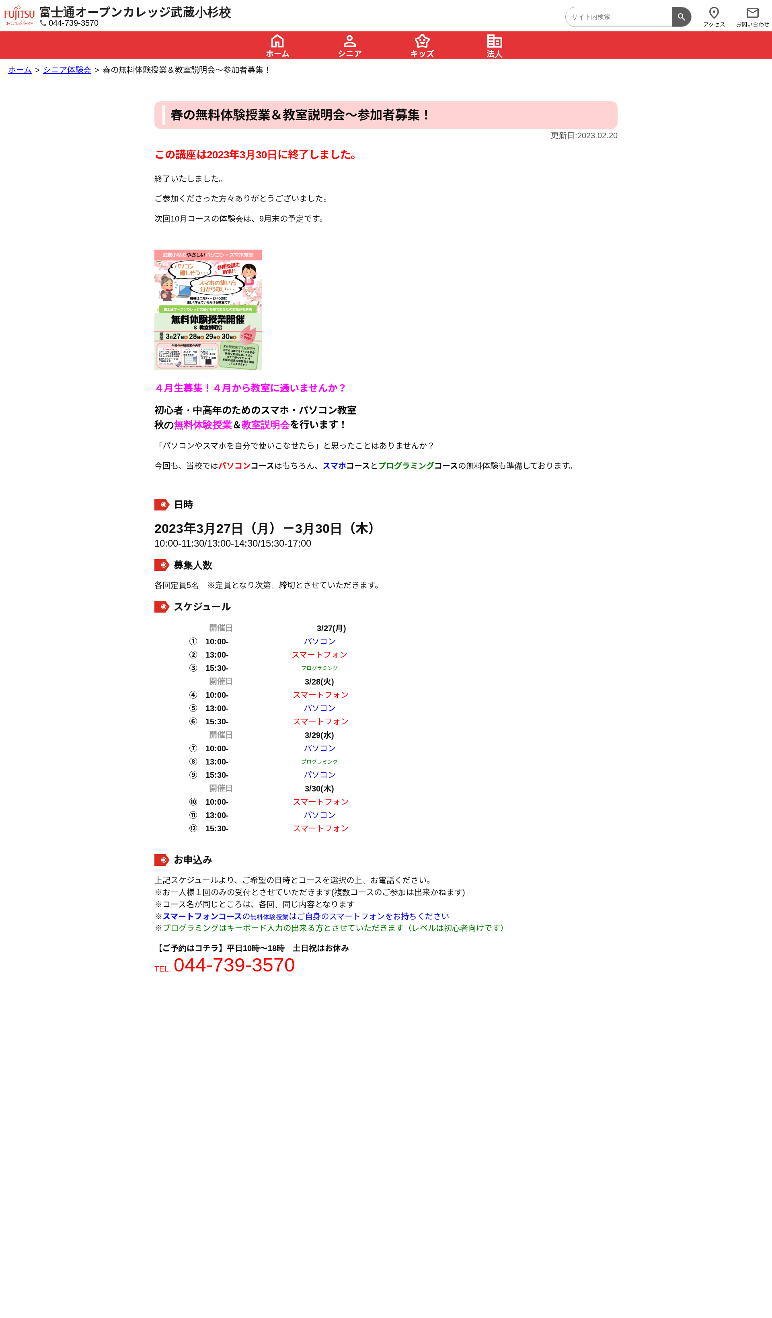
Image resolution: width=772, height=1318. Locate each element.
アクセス (714, 17)
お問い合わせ (753, 17)
